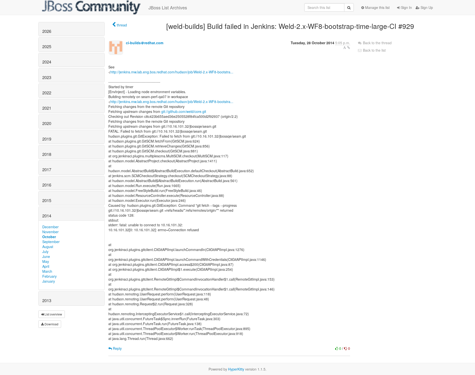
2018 (46, 154)
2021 (46, 108)
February (49, 276)
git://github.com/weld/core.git (183, 111)
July (45, 251)
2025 (46, 46)
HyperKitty (236, 369)
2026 (46, 31)
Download (51, 324)
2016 (46, 185)
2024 (46, 62)
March (47, 271)
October (49, 236)
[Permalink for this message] (348, 47)
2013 (46, 300)
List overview (53, 314)
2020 (46, 123)
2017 (46, 169)
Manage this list (377, 7)
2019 (46, 139)
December (50, 226)
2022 (46, 93)
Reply (117, 348)
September (51, 241)
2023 (46, 77)
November (50, 231)
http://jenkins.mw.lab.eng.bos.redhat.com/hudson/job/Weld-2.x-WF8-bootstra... (171, 71)
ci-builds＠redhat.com (144, 42)
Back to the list (374, 50)
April (45, 266)
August (47, 246)
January (48, 281)
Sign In (406, 7)
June (46, 256)
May (45, 261)
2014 (46, 216)
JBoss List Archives (167, 7)
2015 (46, 200)
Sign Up (426, 7)
